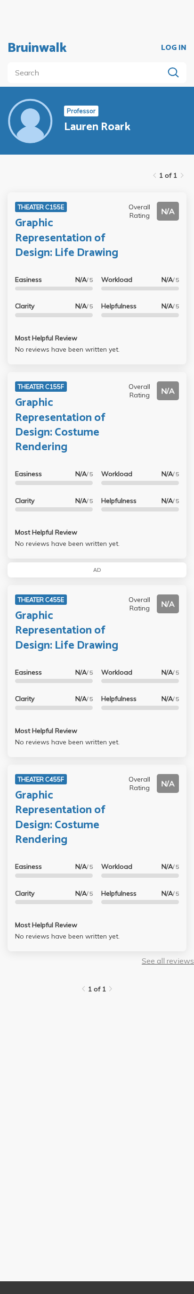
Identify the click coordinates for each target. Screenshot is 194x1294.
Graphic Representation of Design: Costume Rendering (60, 425)
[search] (87, 72)
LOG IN (173, 48)
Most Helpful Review (46, 338)
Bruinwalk (37, 48)
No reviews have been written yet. (67, 349)
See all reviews (168, 960)
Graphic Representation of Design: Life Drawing (66, 238)
